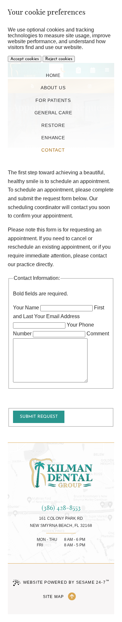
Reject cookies (58, 59)
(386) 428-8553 (61, 508)
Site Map (53, 596)
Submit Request (39, 417)
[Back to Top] (72, 597)
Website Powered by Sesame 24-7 (66, 582)
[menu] (107, 70)
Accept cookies (24, 59)
